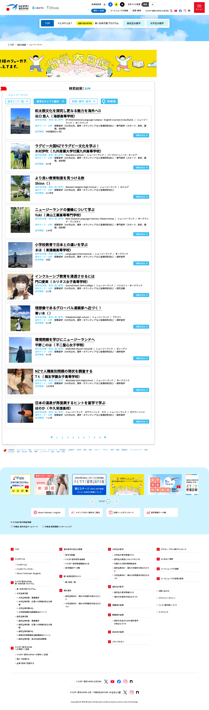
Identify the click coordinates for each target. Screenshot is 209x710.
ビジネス (11, 451)
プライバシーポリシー (167, 598)
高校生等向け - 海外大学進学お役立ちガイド (82, 598)
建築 (117, 450)
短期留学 (11, 450)
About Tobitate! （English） (29, 573)
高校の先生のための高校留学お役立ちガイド (126, 622)
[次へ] (105, 437)
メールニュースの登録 (119, 10)
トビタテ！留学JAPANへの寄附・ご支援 (32, 654)
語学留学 (63, 450)
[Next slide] (116, 501)
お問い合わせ (164, 591)
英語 (18, 451)
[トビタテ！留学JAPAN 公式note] (189, 11)
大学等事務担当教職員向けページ (33, 612)
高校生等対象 (22, 616)
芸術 (58, 451)
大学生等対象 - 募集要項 (29, 597)
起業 (90, 450)
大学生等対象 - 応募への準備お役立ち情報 (35, 603)
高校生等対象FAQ (26, 631)
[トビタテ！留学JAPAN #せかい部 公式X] (125, 692)
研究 (29, 450)
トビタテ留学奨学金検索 (75, 559)
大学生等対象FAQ (26, 608)
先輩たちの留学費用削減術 (125, 563)
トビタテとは (22, 564)
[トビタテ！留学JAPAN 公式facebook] (180, 10)
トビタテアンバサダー (25, 569)
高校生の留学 (134, 23)
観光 (52, 451)
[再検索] (109, 101)
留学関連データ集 (72, 567)
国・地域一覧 (70, 582)
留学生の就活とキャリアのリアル (127, 559)
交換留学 (71, 450)
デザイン (106, 450)
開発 (146, 450)
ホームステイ (21, 450)
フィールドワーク (136, 450)
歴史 (63, 451)
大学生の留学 (157, 23)
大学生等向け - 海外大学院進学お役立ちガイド (83, 605)
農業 (35, 451)
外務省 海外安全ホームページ (24, 527)
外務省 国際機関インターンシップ (57, 527)
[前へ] (51, 437)
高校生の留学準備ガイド (124, 592)
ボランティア (52, 450)
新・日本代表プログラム (98, 23)
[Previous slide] (92, 501)
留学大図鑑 (70, 554)
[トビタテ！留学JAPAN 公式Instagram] (185, 10)
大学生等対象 (22, 593)
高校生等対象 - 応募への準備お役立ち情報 (35, 626)
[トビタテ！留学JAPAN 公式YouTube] (175, 10)
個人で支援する (23, 659)
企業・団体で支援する (25, 663)
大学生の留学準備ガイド (124, 554)
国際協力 (125, 450)
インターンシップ (40, 450)
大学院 (79, 450)
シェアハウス (44, 451)
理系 (84, 450)
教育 (112, 450)
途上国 (24, 451)
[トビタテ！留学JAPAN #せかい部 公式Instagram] (132, 692)
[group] (29, 484)
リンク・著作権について (168, 605)
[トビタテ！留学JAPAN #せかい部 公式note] (137, 692)
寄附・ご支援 (98, 10)
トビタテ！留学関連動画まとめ (77, 563)
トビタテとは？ (65, 23)
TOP (47, 23)
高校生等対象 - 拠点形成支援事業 (33, 639)
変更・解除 (136, 10)
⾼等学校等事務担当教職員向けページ (34, 635)
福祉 (30, 451)
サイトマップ (163, 612)
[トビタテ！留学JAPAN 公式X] (171, 10)
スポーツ (97, 450)
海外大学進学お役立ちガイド (126, 596)
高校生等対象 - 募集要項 (29, 620)
